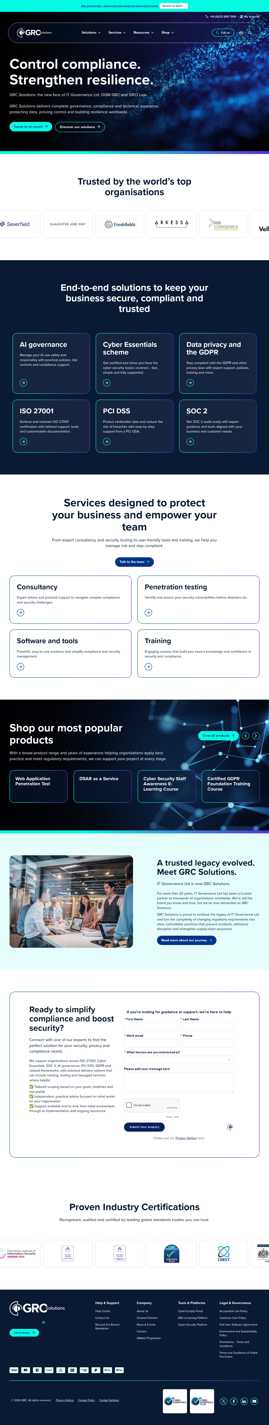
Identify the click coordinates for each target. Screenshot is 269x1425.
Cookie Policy (86, 1400)
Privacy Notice (65, 1400)
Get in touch (22, 1333)
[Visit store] (241, 33)
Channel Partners (147, 1318)
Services (115, 33)
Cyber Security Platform (192, 1324)
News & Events (146, 1324)
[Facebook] (234, 1401)
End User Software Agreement (238, 1324)
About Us (142, 1311)
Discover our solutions (77, 126)
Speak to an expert (28, 126)
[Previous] (245, 735)
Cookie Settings (109, 1400)
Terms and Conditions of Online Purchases (239, 1354)
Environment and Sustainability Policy (238, 1333)
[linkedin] (244, 1401)
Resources (142, 33)
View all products (216, 735)
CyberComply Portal (190, 1311)
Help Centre (102, 1311)
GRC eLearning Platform (192, 1318)
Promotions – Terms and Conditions (234, 1344)
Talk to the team (131, 561)
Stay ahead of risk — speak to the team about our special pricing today (133, 6)
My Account (251, 16)
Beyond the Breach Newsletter (107, 1326)
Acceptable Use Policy (234, 1311)
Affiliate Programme (149, 1338)
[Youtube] (254, 1401)
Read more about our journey (184, 940)
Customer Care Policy (233, 1318)
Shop (166, 33)
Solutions (89, 33)
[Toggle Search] (250, 33)
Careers (141, 1331)
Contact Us (102, 1318)
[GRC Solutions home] (50, 1308)
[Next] (255, 735)
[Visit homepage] (34, 32)
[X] (223, 1401)
